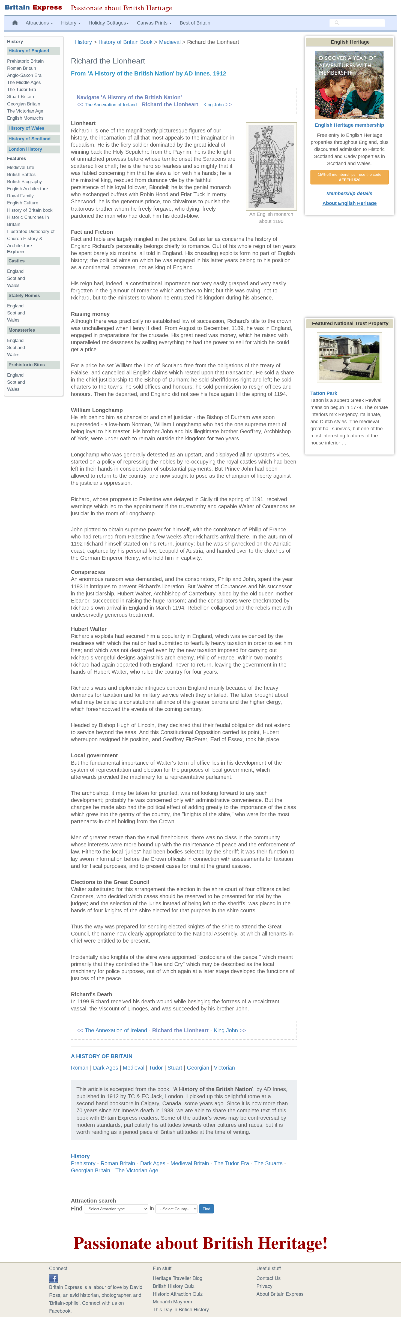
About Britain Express (280, 1293)
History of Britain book (30, 210)
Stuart (174, 1068)
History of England (28, 50)
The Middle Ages (24, 82)
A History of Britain (101, 1056)
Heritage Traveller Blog (177, 1277)
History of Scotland (29, 138)
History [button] (69, 23)
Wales (13, 285)
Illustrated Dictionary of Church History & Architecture (31, 238)
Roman (79, 1068)
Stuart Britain (20, 96)
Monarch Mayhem (172, 1301)
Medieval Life (20, 167)
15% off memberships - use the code (350, 177)
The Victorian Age (136, 1170)
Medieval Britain (189, 1163)
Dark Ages (105, 1068)
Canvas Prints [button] (153, 23)
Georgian (198, 1068)
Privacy (264, 1285)
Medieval (170, 42)
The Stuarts (268, 1163)
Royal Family (20, 195)
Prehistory (83, 1163)
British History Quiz (173, 1285)
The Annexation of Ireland (111, 104)
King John (214, 104)
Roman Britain (118, 1163)
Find (76, 1209)
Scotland (16, 278)
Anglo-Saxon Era (24, 75)
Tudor (156, 1068)
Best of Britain (195, 23)
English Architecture (27, 188)
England (15, 271)
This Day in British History (181, 1309)
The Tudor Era (231, 1163)
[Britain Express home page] (33, 7)
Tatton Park (323, 393)
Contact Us (268, 1277)
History (84, 42)
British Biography (24, 181)
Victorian (224, 1068)
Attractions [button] (38, 23)
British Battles (21, 174)
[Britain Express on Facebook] (53, 1277)
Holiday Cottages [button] (107, 23)
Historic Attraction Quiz (178, 1293)
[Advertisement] (33, 484)
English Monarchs (25, 118)
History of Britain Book (125, 42)
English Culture (22, 202)
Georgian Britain (90, 1170)
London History (25, 149)
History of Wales (26, 128)
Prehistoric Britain (25, 61)
